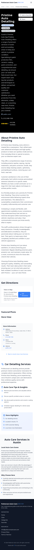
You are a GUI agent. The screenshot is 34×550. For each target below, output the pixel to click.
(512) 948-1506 (8, 118)
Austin (12, 6)
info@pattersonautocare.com (10, 529)
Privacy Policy (5, 532)
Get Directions (25, 294)
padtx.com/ (7, 114)
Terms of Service (6, 534)
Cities (7, 6)
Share (23, 19)
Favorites (4, 522)
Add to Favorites (26, 15)
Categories (4, 520)
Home (2, 6)
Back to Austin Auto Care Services (18, 354)
